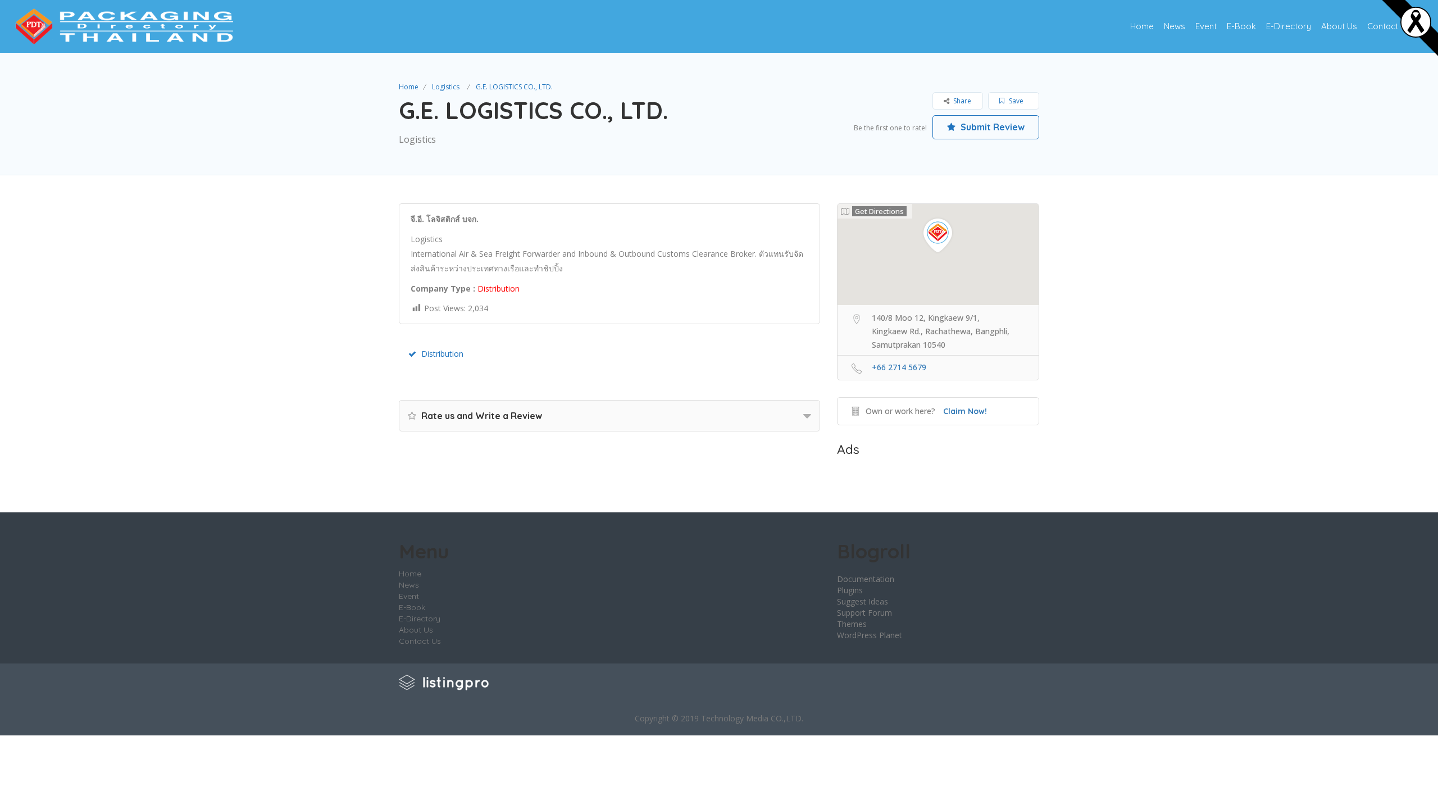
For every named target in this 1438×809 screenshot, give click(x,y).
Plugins (850, 590)
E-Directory (1288, 26)
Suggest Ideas (862, 601)
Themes (852, 624)
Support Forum (864, 612)
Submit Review (991, 127)
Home (1142, 26)
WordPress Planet (869, 635)
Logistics (445, 87)
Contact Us (1388, 26)
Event (1206, 26)
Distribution (442, 353)
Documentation (865, 579)
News (1174, 26)
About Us (1339, 26)
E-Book (1241, 26)
